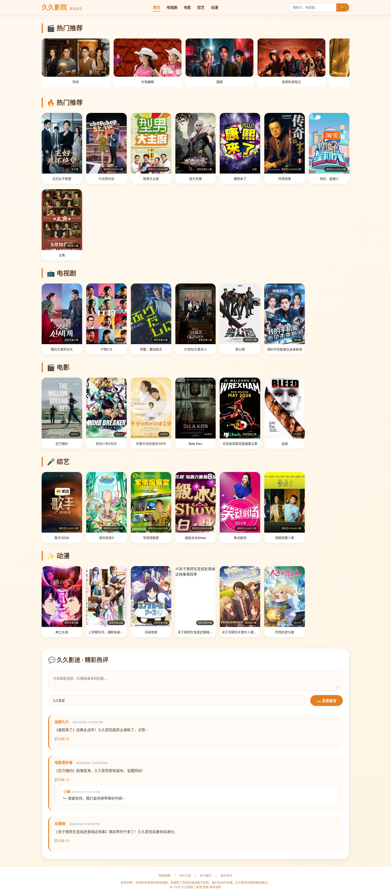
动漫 (214, 7)
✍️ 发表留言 (326, 701)
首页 (156, 7)
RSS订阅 (185, 875)
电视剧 (172, 7)
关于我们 (206, 875)
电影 (187, 7)
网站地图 (164, 875)
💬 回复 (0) (62, 739)
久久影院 (62, 7)
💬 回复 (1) (62, 779)
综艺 (201, 7)
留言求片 (226, 875)
